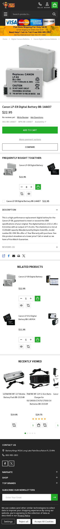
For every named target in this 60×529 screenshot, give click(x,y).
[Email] (13, 255)
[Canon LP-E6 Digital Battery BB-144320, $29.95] (53, 320)
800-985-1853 (12, 455)
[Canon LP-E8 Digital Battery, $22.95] (9, 280)
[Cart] (54, 5)
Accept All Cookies (44, 521)
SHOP (5, 477)
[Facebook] (8, 255)
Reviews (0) (8, 246)
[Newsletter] (54, 497)
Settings (8, 521)
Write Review (22, 117)
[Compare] (22, 194)
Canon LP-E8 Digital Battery (31, 165)
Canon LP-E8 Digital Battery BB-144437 (23, 201)
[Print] (18, 255)
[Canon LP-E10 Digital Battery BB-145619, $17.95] (53, 280)
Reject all (23, 521)
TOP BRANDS (9, 483)
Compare (30, 146)
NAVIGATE (7, 472)
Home (5, 39)
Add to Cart (30, 130)
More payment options (30, 139)
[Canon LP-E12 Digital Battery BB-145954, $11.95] (9, 320)
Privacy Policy (24, 515)
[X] (23, 255)
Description (9, 209)
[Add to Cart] (38, 187)
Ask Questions (37, 117)
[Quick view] (29, 194)
